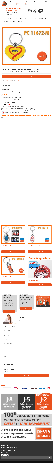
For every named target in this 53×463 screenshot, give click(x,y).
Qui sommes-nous (9, 22)
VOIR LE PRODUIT (13, 251)
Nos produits (18, 18)
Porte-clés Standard (9, 80)
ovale (23, 80)
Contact (19, 22)
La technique (8, 18)
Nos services (28, 18)
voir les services (9, 311)
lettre (21, 80)
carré (16, 80)
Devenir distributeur (40, 18)
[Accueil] (4, 3)
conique (19, 80)
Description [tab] (6, 85)
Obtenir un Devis (26, 76)
